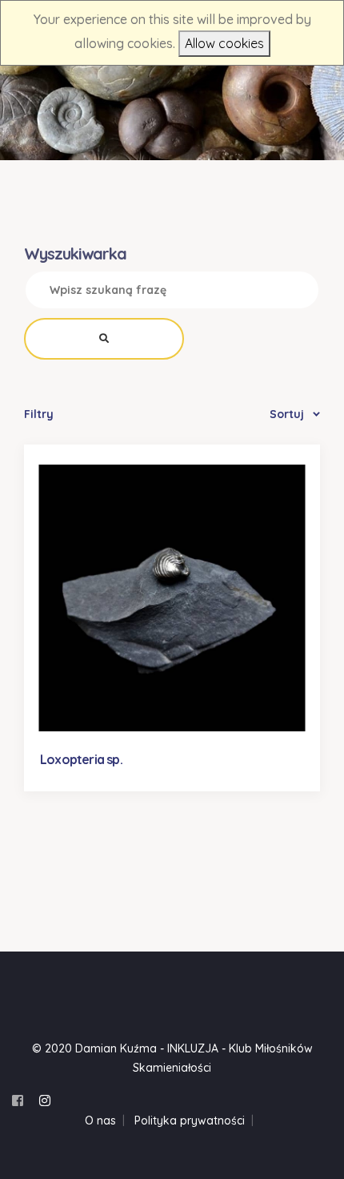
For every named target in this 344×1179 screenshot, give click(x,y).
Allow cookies (224, 43)
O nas (100, 1120)
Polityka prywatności (189, 1120)
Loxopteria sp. (81, 759)
